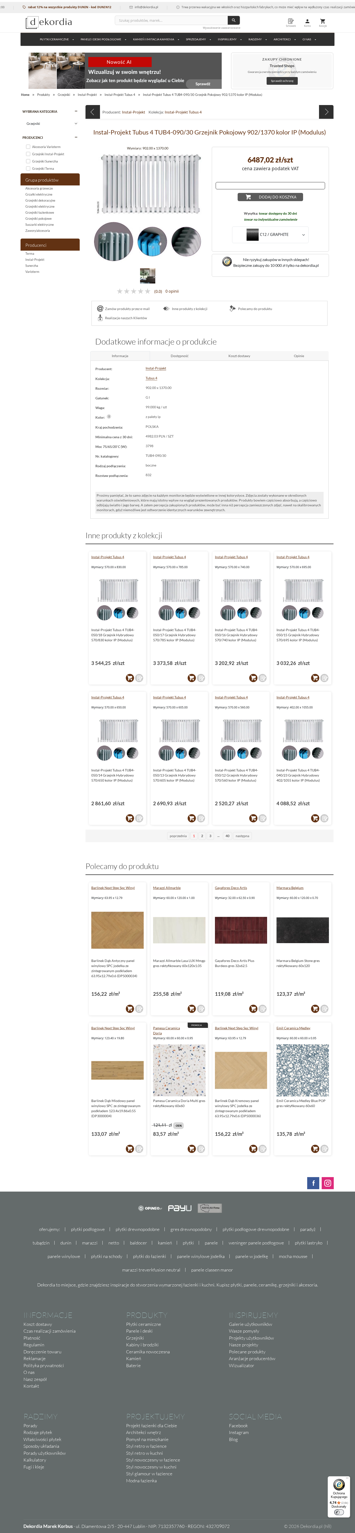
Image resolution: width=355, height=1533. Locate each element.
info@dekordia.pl (123, 7)
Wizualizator (241, 1365)
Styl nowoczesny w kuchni (151, 1467)
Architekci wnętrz (143, 1432)
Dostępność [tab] (180, 356)
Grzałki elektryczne (38, 194)
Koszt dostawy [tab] (239, 356)
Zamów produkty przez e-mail (127, 309)
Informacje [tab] (120, 356)
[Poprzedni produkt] (92, 112)
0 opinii (172, 291)
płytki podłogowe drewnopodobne (256, 1229)
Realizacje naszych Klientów (126, 318)
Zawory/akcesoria (37, 231)
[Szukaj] (234, 20)
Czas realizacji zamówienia (49, 1331)
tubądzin (41, 1243)
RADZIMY (255, 39)
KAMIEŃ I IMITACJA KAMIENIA (153, 39)
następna (242, 836)
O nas (29, 1372)
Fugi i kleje (33, 1467)
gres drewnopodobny (191, 1229)
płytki (188, 1243)
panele (211, 1243)
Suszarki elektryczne (39, 224)
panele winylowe (64, 1256)
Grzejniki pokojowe (38, 218)
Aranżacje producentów (252, 1358)
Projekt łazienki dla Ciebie (151, 1425)
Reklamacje (34, 1358)
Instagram (239, 1432)
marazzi (90, 1243)
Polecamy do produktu (254, 309)
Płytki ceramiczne (54, 39)
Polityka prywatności (43, 1365)
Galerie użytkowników (250, 1324)
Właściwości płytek (42, 1439)
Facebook (238, 1425)
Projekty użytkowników (251, 1338)
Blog (233, 1439)
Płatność (31, 1338)
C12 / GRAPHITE (274, 234)
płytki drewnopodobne (138, 1229)
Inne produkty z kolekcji (189, 309)
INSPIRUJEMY (227, 39)
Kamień (133, 1358)
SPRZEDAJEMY (196, 39)
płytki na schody (106, 1256)
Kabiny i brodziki (142, 1345)
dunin (65, 1243)
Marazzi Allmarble (167, 888)
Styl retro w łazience (146, 1446)
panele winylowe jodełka (201, 1256)
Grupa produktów (41, 180)
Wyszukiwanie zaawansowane (221, 27)
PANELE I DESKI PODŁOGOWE (101, 39)
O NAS (307, 39)
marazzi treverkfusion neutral (151, 1270)
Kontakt (31, 1386)
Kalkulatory (34, 1460)
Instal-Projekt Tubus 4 (183, 112)
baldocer (138, 1243)
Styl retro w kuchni (144, 1453)
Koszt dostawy (37, 1324)
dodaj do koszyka (277, 197)
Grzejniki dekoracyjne (40, 200)
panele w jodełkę (251, 1256)
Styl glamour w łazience (149, 1473)
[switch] (339, 1512)
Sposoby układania (41, 1446)
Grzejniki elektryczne (40, 206)
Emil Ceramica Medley (293, 1028)
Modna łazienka (141, 1481)
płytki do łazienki (149, 1256)
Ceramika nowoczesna (148, 1352)
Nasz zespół (35, 1379)
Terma (29, 253)
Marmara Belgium (290, 888)
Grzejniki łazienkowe (39, 212)
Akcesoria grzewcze (39, 188)
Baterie (133, 1365)
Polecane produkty (247, 1352)
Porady (30, 1425)
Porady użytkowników (44, 1453)
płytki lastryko (308, 1243)
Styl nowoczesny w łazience (153, 1460)
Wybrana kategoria (39, 111)
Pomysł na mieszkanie (147, 1439)
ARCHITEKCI (282, 39)
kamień (165, 1243)
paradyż (308, 1229)
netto (113, 1243)
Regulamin (33, 1345)
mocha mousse (293, 1256)
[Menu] (347, 1479)
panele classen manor (212, 1270)
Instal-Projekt (34, 259)
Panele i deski (139, 1331)
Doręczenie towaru (42, 1352)
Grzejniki (135, 1338)
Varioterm (32, 272)
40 (227, 836)
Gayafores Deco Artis (231, 888)
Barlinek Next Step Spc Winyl (113, 888)
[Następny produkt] (326, 112)
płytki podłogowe (88, 1229)
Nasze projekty (243, 1345)
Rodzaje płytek (37, 1432)
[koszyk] (130, 678)
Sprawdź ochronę (282, 81)
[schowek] (139, 678)
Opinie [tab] (299, 356)
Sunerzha (31, 266)
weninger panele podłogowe (256, 1243)
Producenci (35, 245)
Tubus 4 (151, 378)
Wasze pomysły (244, 1331)
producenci (32, 138)
